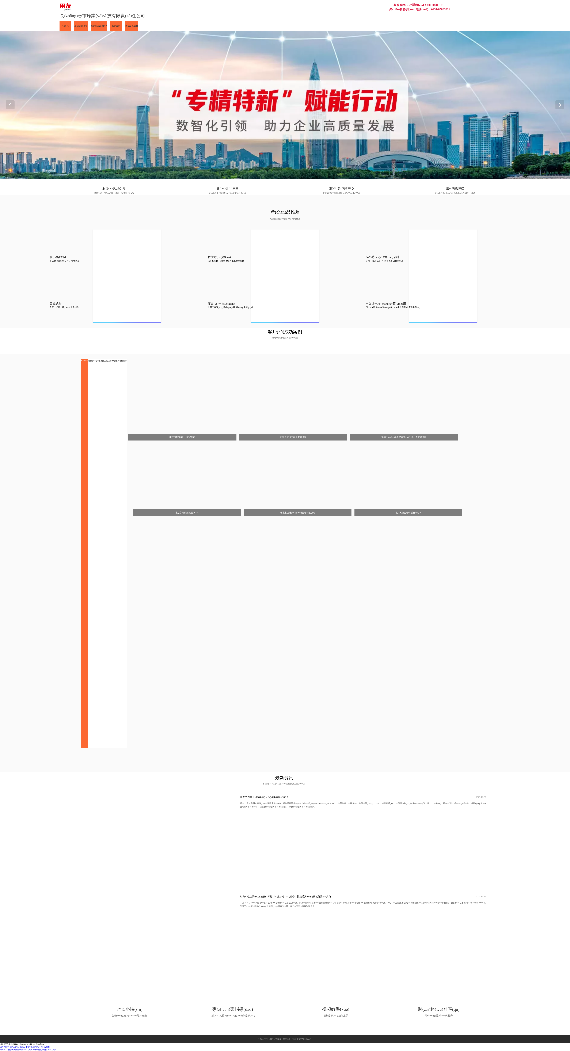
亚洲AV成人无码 (25, 1050)
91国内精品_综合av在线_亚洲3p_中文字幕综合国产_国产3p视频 (25, 1047)
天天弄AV (4, 1050)
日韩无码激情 (13, 1050)
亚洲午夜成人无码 (49, 1050)
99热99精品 (37, 1050)
